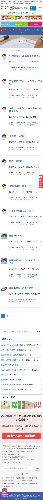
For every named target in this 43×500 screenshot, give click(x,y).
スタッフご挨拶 (21, 481)
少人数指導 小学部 (19, 478)
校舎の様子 (30, 481)
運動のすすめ (15, 235)
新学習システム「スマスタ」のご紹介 (25, 82)
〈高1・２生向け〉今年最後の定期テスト (25, 110)
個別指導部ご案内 (8, 481)
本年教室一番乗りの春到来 (11, 384)
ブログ (12, 50)
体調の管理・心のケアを (21, 288)
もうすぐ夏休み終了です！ (22, 210)
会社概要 (6, 486)
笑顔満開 (4, 379)
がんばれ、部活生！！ (9, 350)
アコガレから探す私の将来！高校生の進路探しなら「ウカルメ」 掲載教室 (21, 494)
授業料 (12, 483)
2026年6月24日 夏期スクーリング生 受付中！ (22, 31)
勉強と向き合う (16, 161)
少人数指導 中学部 (31, 478)
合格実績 (6, 483)
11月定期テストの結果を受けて (24, 55)
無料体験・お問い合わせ (29, 483)
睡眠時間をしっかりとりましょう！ (24, 262)
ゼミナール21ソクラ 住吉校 (25, 69)
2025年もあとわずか (9, 389)
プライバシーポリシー (17, 486)
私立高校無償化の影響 (9, 365)
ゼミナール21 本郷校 (9, 460)
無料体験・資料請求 (23, 436)
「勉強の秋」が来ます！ (21, 185)
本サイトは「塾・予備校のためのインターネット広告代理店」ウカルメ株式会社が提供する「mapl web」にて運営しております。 (21, 497)
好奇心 (3, 375)
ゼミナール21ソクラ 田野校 (26, 460)
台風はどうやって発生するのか (13, 345)
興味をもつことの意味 (9, 355)
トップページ (4, 50)
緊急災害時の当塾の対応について (21, 13)
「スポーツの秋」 (18, 136)
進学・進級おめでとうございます (14, 370)
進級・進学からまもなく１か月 (13, 360)
